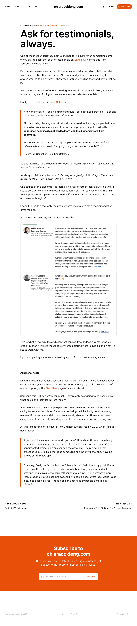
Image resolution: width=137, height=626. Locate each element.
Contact (73, 614)
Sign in (111, 7)
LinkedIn (79, 59)
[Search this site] (103, 7)
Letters (27, 7)
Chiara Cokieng (30, 25)
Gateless (61, 102)
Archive (63, 614)
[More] (36, 7)
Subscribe (125, 7)
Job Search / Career (48, 25)
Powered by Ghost (124, 614)
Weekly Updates (12, 7)
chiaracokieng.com (68, 6)
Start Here (51, 388)
